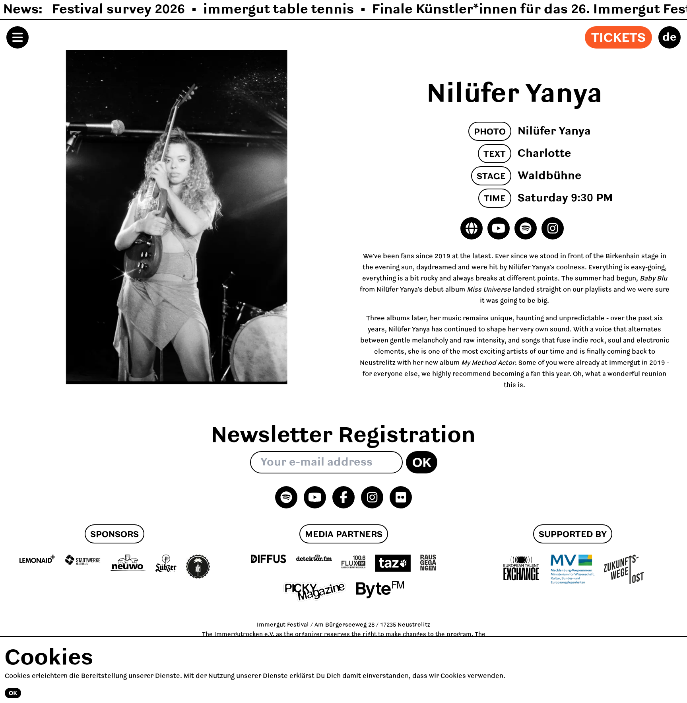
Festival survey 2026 (118, 9)
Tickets (618, 38)
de (669, 37)
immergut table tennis (278, 9)
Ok (421, 463)
